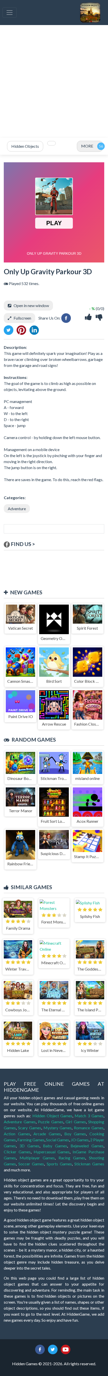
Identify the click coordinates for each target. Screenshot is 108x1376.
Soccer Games (31, 1163)
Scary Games (29, 1127)
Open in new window (31, 305)
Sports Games (59, 1163)
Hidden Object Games (52, 1115)
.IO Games (80, 1139)
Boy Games (75, 1133)
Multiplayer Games (37, 1157)
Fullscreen (22, 318)
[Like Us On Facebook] (40, 1348)
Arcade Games (47, 1133)
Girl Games (76, 1121)
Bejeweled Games (87, 1145)
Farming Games (30, 1139)
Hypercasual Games (52, 1151)
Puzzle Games (50, 1121)
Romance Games (88, 1127)
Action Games (17, 1133)
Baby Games (55, 1145)
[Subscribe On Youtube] (65, 1348)
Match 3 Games (89, 1115)
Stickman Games (89, 1163)
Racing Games (72, 1157)
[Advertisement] (54, 81)
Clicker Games (17, 1151)
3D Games (29, 1145)
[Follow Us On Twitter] (53, 1348)
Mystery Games (57, 1127)
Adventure (17, 508)
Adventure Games (20, 1121)
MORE (87, 146)
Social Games (57, 1139)
